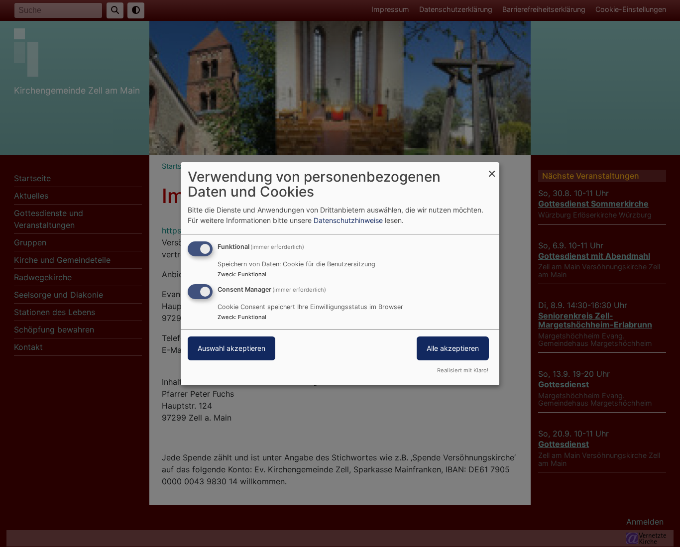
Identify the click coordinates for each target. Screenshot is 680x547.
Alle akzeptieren (453, 348)
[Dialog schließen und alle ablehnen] (491, 168)
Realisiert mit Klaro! (462, 370)
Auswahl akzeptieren (231, 348)
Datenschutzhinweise (348, 220)
